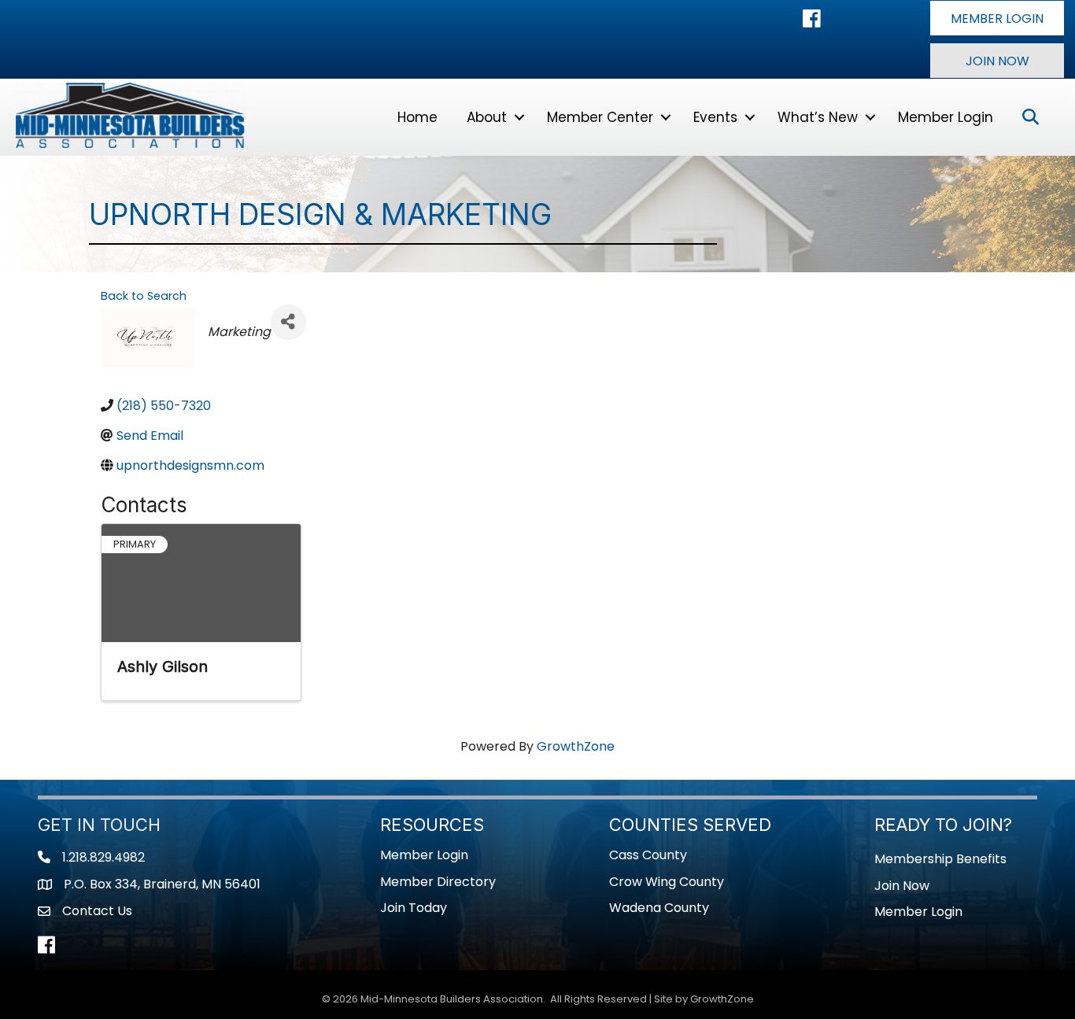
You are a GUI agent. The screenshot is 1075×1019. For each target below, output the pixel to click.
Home (417, 117)
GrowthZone (576, 746)
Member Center (600, 117)
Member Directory (438, 882)
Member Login (945, 117)
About (487, 117)
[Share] (288, 322)
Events (715, 117)
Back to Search (144, 296)
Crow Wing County (666, 882)
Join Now (901, 886)
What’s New (818, 117)
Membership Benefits (940, 859)
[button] (997, 18)
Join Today (413, 908)
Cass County (648, 855)
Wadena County (659, 908)
